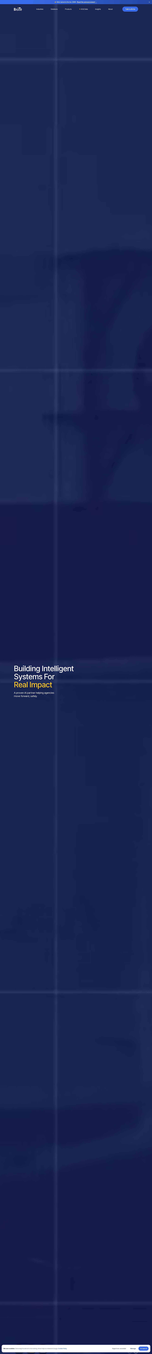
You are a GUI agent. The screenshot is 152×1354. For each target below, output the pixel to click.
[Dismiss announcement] (149, 2)
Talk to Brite (130, 9)
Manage (133, 1348)
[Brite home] (20, 9)
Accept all (143, 1348)
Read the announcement (87, 2)
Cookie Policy (62, 1348)
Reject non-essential (119, 1348)
